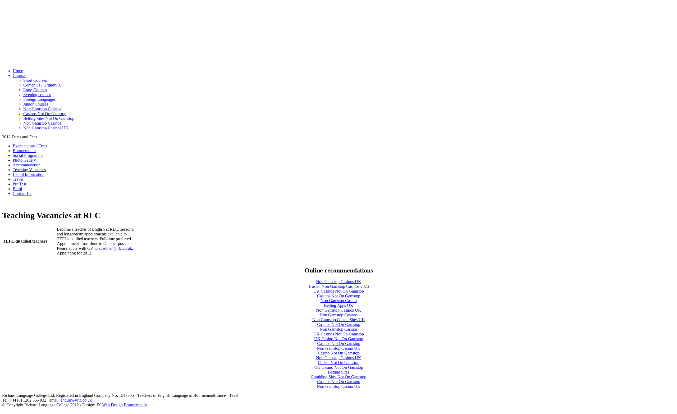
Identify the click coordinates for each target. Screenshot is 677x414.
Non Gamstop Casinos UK (45, 128)
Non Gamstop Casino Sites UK (338, 319)
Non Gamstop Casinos (42, 109)
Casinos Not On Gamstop (44, 113)
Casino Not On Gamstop (338, 353)
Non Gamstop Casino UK (338, 348)
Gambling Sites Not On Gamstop (338, 377)
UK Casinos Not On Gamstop (338, 291)
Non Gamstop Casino (339, 300)
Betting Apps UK (338, 305)
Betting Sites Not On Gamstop (48, 118)
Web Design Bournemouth (124, 405)
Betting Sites (338, 372)
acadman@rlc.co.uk (115, 248)
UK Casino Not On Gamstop (338, 338)
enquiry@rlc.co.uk (76, 400)
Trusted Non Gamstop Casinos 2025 (338, 286)
